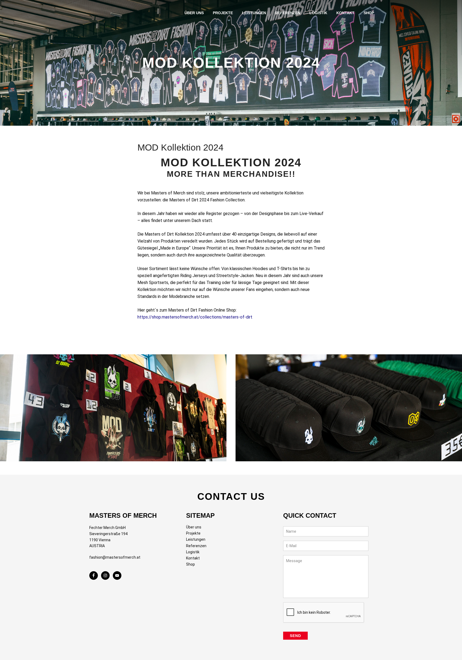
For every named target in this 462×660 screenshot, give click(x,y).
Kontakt (193, 558)
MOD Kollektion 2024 (180, 147)
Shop (190, 564)
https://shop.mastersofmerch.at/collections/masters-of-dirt (194, 317)
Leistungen (195, 539)
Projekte (193, 533)
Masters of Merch (105, 15)
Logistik (192, 552)
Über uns (193, 527)
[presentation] (323, 612)
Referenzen (196, 546)
